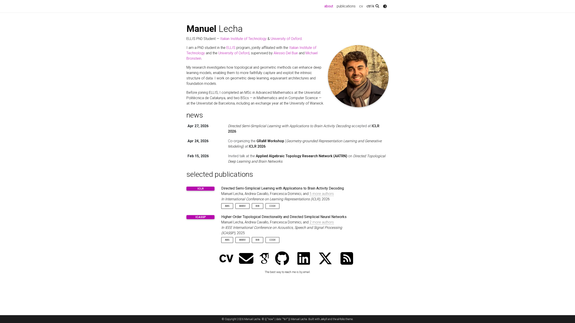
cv (361, 6)
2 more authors (322, 222)
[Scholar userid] (264, 259)
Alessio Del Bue (286, 53)
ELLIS (230, 48)
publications (346, 6)
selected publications (219, 174)
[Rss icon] (347, 259)
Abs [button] (227, 206)
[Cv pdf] (226, 259)
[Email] (246, 259)
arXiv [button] (242, 206)
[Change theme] (385, 6)
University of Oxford (286, 39)
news (194, 115)
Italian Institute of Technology (243, 39)
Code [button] (272, 206)
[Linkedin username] (304, 259)
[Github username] (282, 259)
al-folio (341, 319)
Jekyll (324, 319)
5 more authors (322, 194)
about (329, 6)
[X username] (325, 259)
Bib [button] (257, 206)
